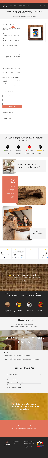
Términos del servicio (35, 455)
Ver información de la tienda (8, 112)
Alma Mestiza (8, 455)
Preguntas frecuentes (17, 443)
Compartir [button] (5, 124)
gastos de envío (12, 28)
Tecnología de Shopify (13, 455)
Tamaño (3, 93)
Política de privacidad (28, 455)
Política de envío (41, 455)
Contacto (15, 444)
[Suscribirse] (32, 431)
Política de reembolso (21, 455)
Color (3, 98)
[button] (11, 6)
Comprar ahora (12, 106)
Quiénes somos (16, 441)
